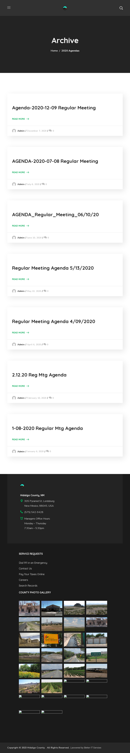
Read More (18, 118)
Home (54, 50)
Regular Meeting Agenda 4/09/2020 (53, 321)
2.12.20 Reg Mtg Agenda (39, 375)
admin (21, 130)
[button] (121, 8)
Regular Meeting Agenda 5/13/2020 (53, 268)
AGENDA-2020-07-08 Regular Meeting (55, 161)
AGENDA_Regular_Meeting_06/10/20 (55, 214)
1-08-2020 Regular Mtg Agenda (47, 428)
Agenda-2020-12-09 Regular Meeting (54, 108)
